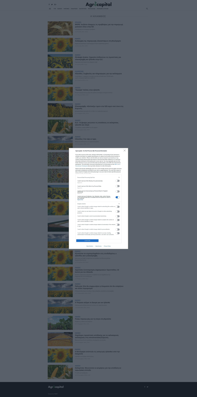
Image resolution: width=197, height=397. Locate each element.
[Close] (125, 151)
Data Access (98, 246)
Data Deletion (89, 246)
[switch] (118, 181)
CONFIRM (87, 240)
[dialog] (98, 198)
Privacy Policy (107, 246)
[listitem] (98, 177)
